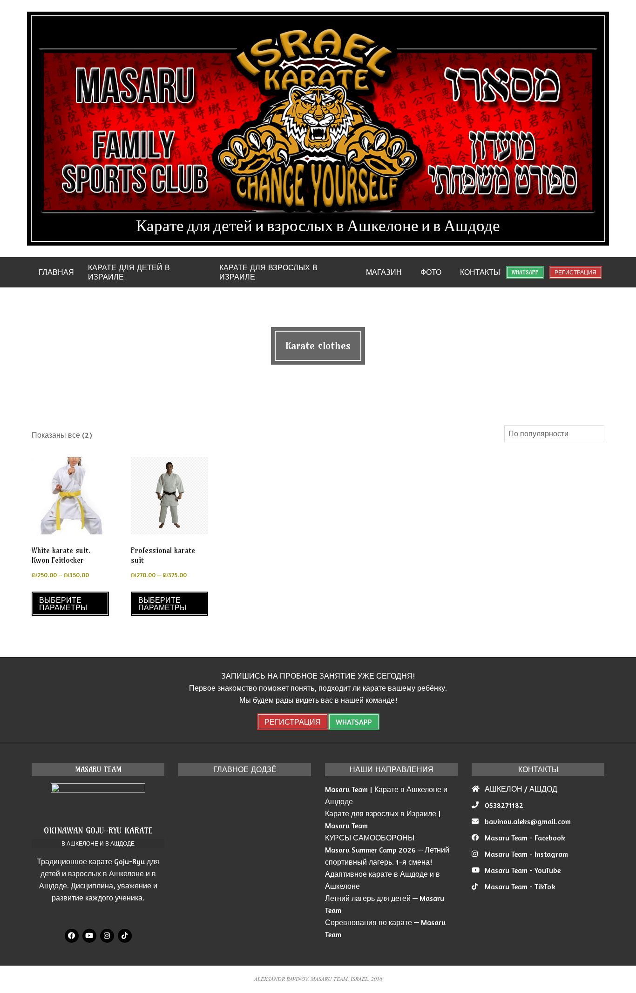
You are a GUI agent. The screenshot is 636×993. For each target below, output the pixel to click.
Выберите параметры (63, 603)
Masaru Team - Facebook (525, 837)
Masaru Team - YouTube (523, 870)
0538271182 (504, 805)
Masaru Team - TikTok (520, 886)
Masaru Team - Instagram (526, 854)
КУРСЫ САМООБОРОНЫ (369, 837)
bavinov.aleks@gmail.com (528, 821)
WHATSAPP (525, 272)
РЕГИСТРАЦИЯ (575, 272)
